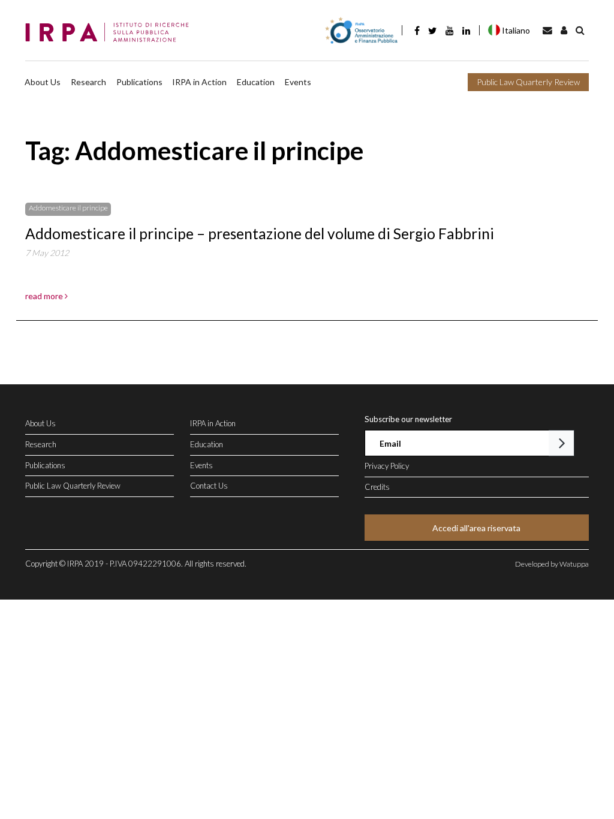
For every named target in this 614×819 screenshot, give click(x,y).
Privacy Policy (387, 466)
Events (298, 82)
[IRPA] (110, 33)
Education (256, 82)
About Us (43, 82)
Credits (377, 487)
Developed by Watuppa (552, 563)
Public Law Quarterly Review (528, 82)
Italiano (516, 30)
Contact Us (209, 485)
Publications (139, 82)
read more (45, 296)
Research (88, 82)
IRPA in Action (199, 82)
